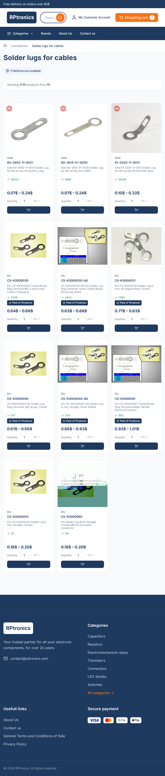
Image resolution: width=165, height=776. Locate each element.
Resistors (95, 644)
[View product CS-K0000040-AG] (83, 396)
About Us (65, 33)
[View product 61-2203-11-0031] (136, 160)
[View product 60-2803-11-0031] (29, 160)
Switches (95, 684)
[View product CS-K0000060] (83, 514)
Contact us (87, 33)
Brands (46, 33)
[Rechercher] (60, 17)
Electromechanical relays (108, 652)
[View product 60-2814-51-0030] (83, 160)
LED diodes (97, 676)
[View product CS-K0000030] (29, 278)
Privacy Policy (14, 744)
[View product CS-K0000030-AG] (83, 278)
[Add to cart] (28, 210)
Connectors (19, 46)
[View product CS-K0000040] (29, 396)
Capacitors (96, 636)
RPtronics (21, 17)
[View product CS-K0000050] (29, 514)
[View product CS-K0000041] (136, 396)
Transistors (96, 660)
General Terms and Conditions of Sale (34, 736)
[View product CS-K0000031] (136, 278)
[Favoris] (47, 109)
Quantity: (12, 201)
